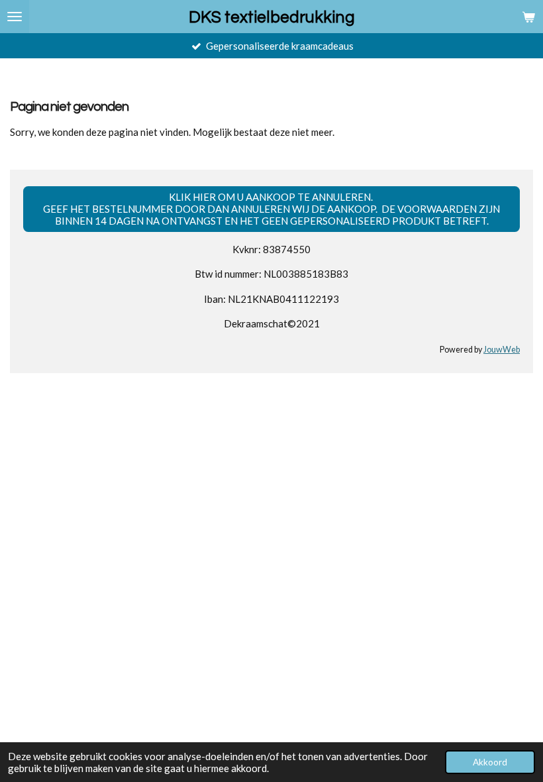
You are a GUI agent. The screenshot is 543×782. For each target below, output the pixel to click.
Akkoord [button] (490, 762)
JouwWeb (501, 350)
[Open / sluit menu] (14, 16)
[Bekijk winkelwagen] (528, 16)
